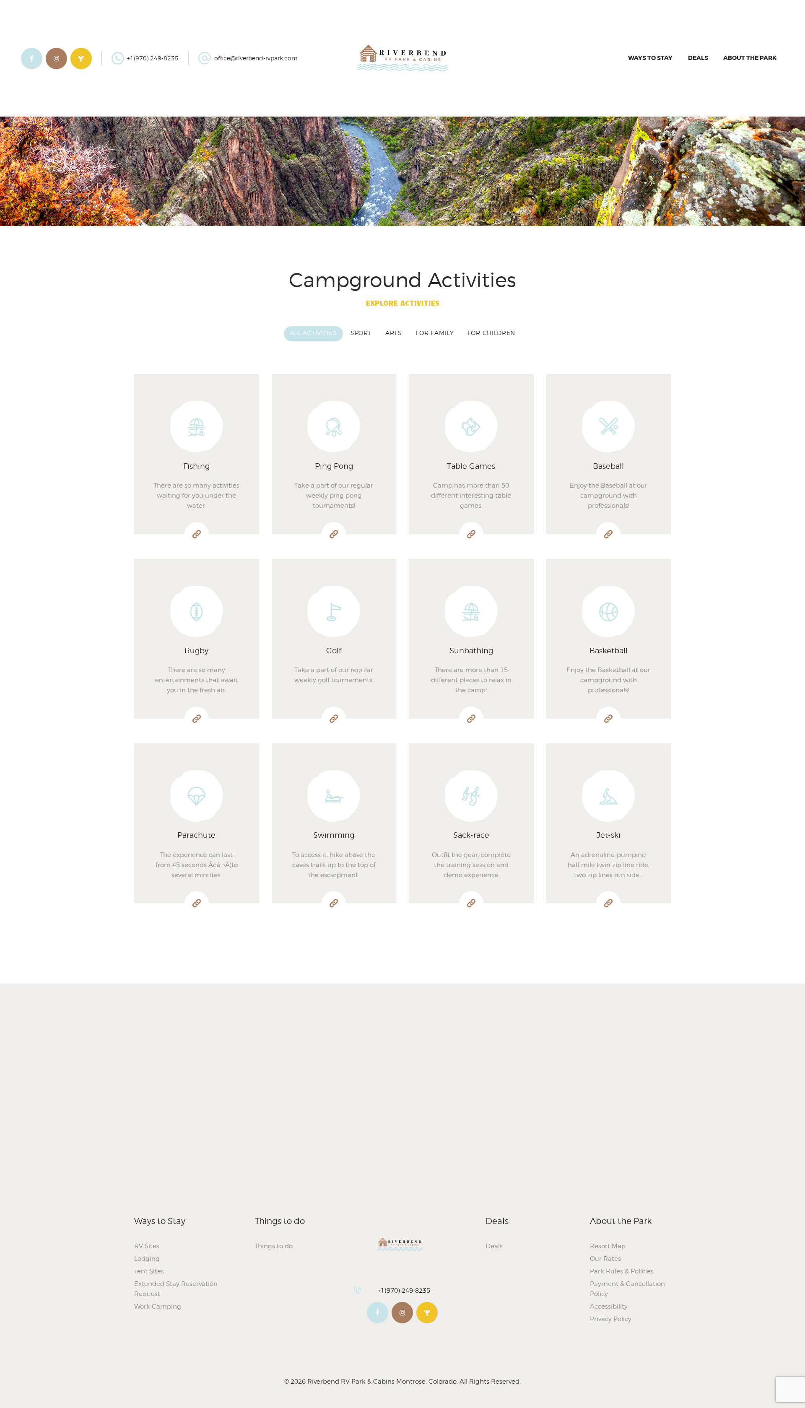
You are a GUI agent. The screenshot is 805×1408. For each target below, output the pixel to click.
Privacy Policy (610, 1319)
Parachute (196, 835)
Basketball (608, 650)
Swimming (333, 835)
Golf (333, 650)
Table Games (471, 466)
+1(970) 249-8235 (404, 1290)
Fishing (196, 466)
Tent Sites (149, 1271)
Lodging (147, 1259)
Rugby (196, 650)
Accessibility (609, 1306)
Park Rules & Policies (622, 1271)
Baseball (608, 466)
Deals (494, 1246)
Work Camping (157, 1306)
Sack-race (471, 835)
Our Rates (605, 1259)
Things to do (274, 1246)
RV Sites (146, 1246)
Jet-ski (609, 835)
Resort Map (608, 1246)
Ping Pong (334, 466)
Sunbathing (471, 650)
